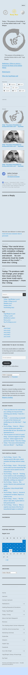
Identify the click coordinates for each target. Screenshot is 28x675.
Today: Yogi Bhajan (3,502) (12, 299)
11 (10, 547)
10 (7, 547)
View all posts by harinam (13, 176)
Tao (3, 187)
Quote (21, 182)
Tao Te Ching (7, 187)
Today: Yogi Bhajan (6, 184)
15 (24, 547)
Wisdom (4, 640)
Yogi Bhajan (17, 187)
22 (24, 550)
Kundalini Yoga (9, 185)
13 (17, 547)
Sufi (23, 185)
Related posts (6, 72)
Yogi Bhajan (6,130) (9, 313)
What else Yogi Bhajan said (10, 76)
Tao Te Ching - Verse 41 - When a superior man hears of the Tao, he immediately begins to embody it (14, 507)
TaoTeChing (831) (9, 307)
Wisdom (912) (8, 303)
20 (17, 550)
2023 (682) (7, 334)
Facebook (6, 517)
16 (4, 550)
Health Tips (5, 643)
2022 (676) (7, 336)
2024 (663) (7, 332)
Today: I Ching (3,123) (10, 301)
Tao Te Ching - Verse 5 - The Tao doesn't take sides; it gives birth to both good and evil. (14, 501)
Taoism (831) (7, 305)
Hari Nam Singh (17, 184)
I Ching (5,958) (8, 316)
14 (20, 547)
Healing (23, 184)
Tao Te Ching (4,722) (10, 322)
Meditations (5, 603)
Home (4, 592)
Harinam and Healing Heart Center (10, 663)
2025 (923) (7, 330)
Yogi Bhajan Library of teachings (11, 654)
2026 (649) (7, 328)
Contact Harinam (7, 600)
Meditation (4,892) (9, 318)
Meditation (16, 185)
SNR (20, 185)
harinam (6, 182)
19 (14, 550)
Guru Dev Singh (7, 651)
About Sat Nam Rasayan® (10, 618)
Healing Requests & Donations (11, 607)
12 (14, 547)
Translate (15, 377)
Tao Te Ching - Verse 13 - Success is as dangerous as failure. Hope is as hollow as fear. (14, 494)
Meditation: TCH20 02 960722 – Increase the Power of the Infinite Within (12, 65)
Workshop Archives (8, 632)
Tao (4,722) (7, 320)
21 (20, 550)
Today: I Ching (6, 614)
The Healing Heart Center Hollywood (13, 625)
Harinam (4, 596)
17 (7, 550)
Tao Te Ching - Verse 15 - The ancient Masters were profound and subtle (14, 484)
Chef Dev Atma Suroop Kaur (10, 629)
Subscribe (7, 363)
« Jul (7, 560)
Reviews (4, 622)
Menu (23, 5)
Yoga (12, 187)
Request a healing (7, 397)
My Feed (4, 658)
